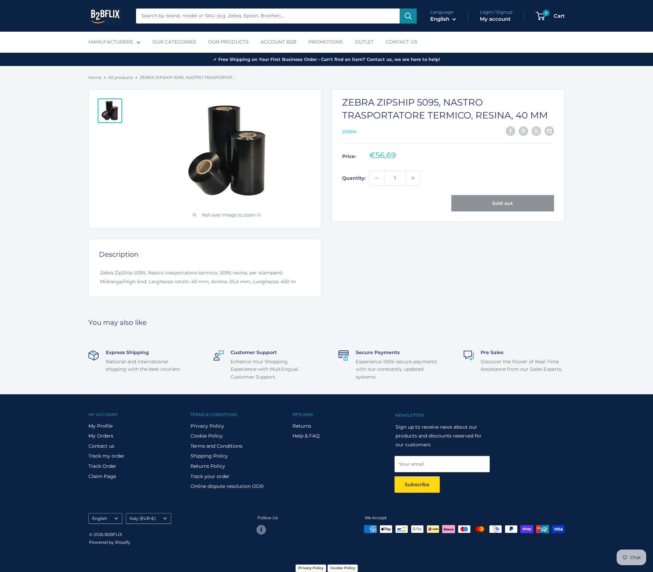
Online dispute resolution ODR (227, 486)
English (99, 518)
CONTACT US (401, 42)
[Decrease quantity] (377, 178)
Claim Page (102, 476)
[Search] (408, 16)
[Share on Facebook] (510, 131)
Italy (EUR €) (143, 518)
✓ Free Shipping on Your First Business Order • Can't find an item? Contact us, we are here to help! (326, 59)
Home (94, 77)
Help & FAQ (306, 436)
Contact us (101, 446)
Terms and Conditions (216, 446)
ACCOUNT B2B (279, 42)
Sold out (502, 203)
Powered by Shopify (109, 542)
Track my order (106, 456)
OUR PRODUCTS (228, 42)
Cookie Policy (206, 436)
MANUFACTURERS (110, 42)
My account (495, 19)
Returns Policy (207, 466)
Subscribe (417, 484)
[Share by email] (549, 131)
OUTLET (364, 42)
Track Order (102, 466)
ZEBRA (349, 131)
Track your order (210, 476)
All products (120, 77)
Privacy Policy (207, 426)
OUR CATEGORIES (174, 42)
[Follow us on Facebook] (261, 530)
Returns (301, 426)
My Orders (100, 436)
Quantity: (353, 178)
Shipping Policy (209, 456)
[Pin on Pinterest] (523, 131)
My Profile (100, 426)
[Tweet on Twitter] (536, 131)
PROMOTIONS (325, 42)
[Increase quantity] (413, 178)
